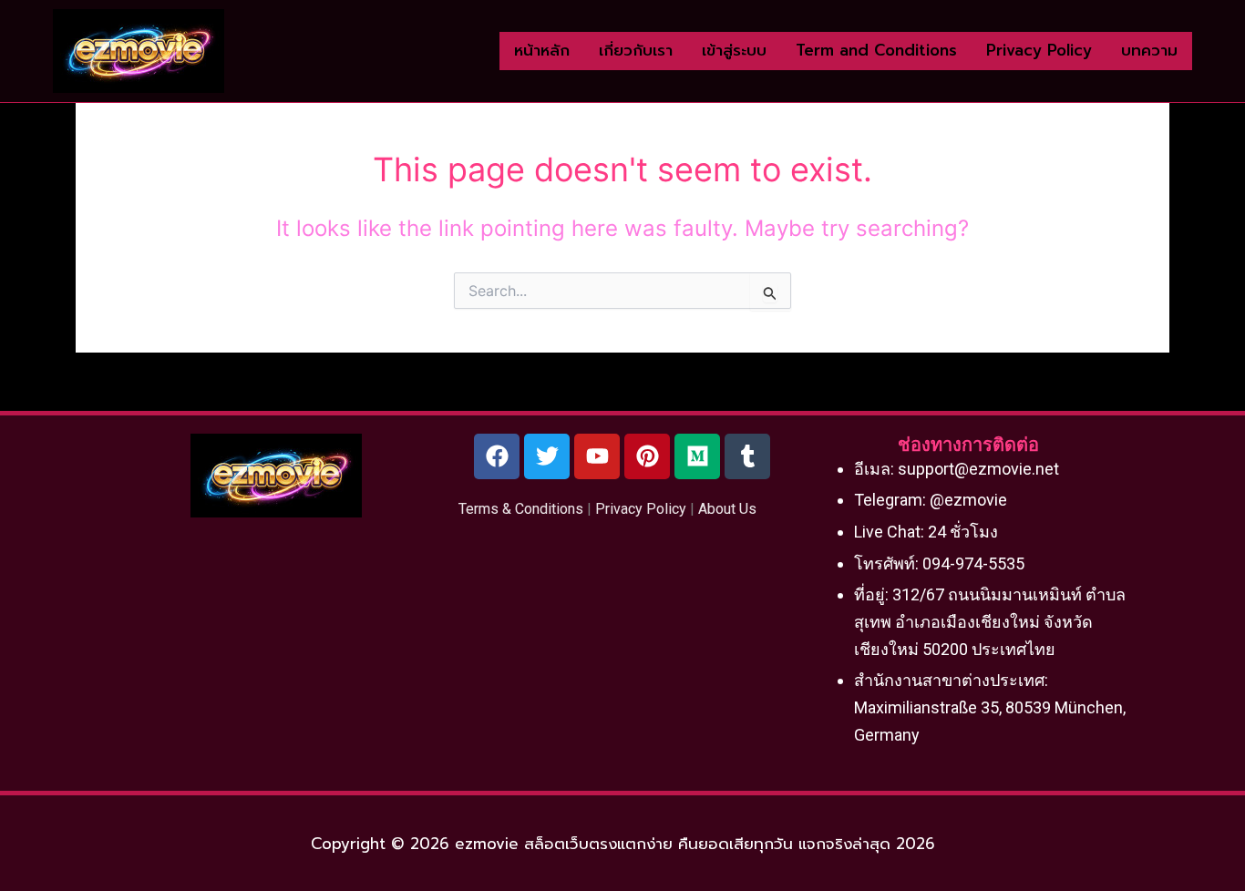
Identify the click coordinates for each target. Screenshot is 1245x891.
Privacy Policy (640, 508)
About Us (727, 508)
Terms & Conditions (520, 508)
